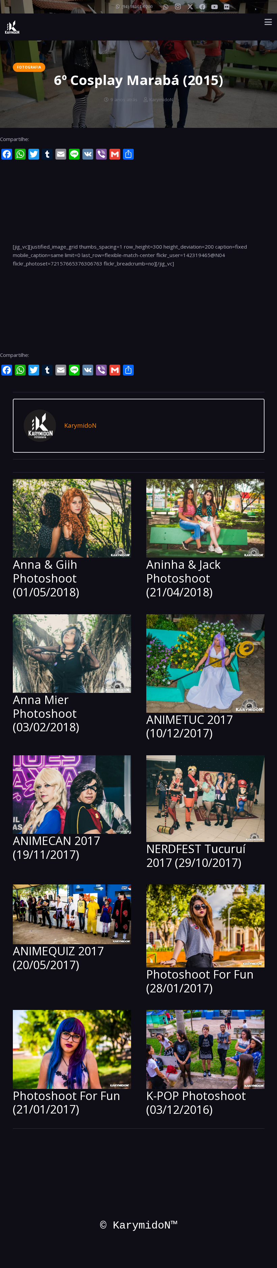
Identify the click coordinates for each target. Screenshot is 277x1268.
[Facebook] (202, 7)
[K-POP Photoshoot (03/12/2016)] (205, 1049)
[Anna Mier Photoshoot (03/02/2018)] (72, 653)
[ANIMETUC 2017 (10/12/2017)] (205, 663)
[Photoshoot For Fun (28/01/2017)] (205, 925)
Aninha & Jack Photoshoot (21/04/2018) (183, 578)
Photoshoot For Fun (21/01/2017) (66, 1102)
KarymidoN (161, 99)
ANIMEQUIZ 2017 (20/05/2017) (58, 958)
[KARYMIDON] (12, 27)
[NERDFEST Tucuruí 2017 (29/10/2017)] (205, 798)
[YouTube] (214, 7)
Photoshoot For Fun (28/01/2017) (200, 981)
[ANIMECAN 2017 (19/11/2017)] (72, 794)
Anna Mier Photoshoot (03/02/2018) (46, 713)
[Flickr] (227, 7)
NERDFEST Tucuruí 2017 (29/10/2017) (196, 855)
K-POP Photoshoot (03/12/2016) (196, 1102)
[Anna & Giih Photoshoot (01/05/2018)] (72, 518)
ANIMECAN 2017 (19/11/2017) (56, 847)
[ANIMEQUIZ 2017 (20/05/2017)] (72, 914)
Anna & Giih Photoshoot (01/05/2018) (46, 578)
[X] (190, 7)
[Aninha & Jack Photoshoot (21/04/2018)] (205, 518)
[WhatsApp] (166, 7)
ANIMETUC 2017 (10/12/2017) (189, 726)
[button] (268, 22)
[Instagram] (178, 7)
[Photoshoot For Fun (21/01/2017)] (72, 1049)
